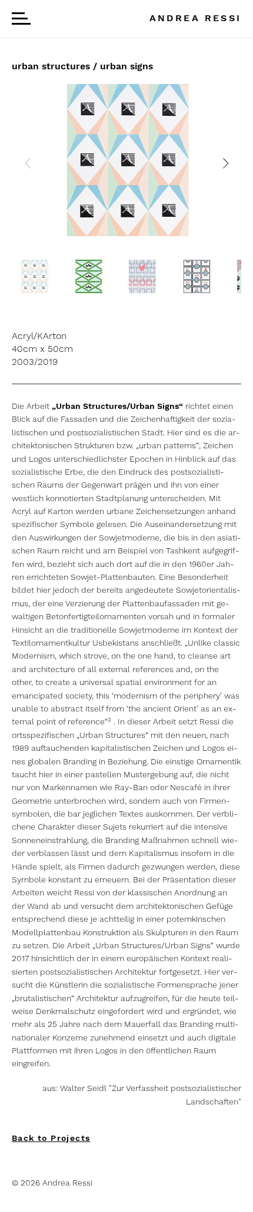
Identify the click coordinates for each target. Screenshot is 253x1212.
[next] (225, 163)
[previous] (28, 163)
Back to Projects (51, 1138)
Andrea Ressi (195, 17)
